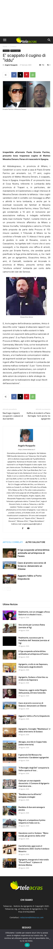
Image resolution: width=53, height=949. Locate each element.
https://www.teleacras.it (26, 449)
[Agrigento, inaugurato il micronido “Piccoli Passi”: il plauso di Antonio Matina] (9, 863)
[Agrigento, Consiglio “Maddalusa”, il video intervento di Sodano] (9, 732)
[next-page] (8, 589)
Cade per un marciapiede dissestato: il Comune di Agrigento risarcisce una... (33, 783)
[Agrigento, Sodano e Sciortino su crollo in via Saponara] (9, 680)
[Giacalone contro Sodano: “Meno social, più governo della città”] (9, 836)
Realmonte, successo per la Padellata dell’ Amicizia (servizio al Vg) (33, 640)
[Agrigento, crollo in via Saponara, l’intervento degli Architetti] (9, 667)
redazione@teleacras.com (31, 917)
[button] (4, 40)
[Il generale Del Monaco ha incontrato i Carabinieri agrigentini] (9, 758)
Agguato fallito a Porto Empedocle (34, 716)
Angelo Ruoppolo (11, 65)
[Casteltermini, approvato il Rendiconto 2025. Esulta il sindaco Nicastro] (9, 849)
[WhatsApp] (32, 74)
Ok (27, 945)
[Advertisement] (26, 18)
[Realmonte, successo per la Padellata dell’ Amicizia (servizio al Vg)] (9, 641)
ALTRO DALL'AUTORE (35, 542)
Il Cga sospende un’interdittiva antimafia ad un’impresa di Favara (33, 553)
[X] (20, 74)
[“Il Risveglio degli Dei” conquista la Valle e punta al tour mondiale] (9, 770)
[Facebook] (14, 74)
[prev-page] (4, 589)
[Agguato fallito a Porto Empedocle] (9, 579)
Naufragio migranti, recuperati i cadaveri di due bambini (13, 416)
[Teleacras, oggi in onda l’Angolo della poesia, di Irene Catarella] (9, 693)
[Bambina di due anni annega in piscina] (9, 810)
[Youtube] (29, 528)
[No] (49, 939)
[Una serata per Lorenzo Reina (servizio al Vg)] (9, 628)
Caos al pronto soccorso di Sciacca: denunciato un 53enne (32, 565)
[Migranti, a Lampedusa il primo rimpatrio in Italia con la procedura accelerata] (9, 823)
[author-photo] (26, 442)
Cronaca (13, 46)
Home (5, 46)
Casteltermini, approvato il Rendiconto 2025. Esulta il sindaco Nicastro (33, 849)
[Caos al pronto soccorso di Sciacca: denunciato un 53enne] (9, 565)
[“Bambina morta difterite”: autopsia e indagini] (9, 797)
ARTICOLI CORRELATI (13, 542)
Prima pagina (15, 51)
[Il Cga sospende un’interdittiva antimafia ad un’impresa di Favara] (9, 553)
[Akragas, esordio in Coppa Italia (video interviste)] (9, 745)
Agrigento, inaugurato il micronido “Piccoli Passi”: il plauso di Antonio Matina (33, 862)
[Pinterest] (26, 74)
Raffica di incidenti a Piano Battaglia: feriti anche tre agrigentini (38, 416)
